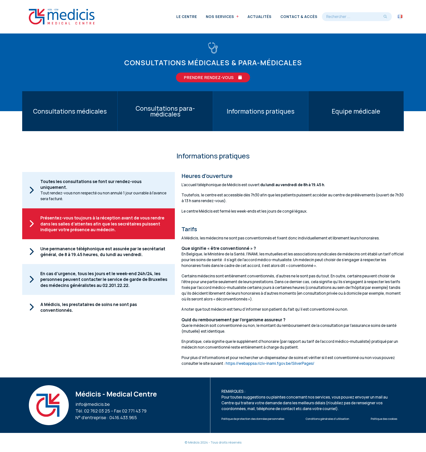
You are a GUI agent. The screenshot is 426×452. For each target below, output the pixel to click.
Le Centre (186, 16)
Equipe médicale (356, 111)
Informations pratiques (260, 111)
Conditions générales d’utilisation (327, 419)
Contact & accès (299, 16)
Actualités (260, 16)
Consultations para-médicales (165, 111)
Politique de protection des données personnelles (252, 419)
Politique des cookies (384, 419)
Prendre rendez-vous (209, 77)
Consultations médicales (70, 111)
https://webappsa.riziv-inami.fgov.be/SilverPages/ (270, 363)
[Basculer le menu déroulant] (237, 16)
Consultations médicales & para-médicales (213, 62)
